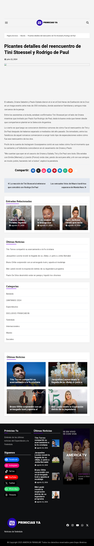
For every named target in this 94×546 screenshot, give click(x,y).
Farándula (10, 320)
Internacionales (13, 326)
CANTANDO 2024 (13, 300)
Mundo (9, 333)
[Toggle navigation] (6, 22)
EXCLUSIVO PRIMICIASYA (17, 313)
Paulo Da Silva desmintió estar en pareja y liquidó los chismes (33, 275)
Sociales (10, 339)
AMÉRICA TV (76, 455)
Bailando (10, 294)
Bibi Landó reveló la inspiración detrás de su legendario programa (35, 269)
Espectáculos (12, 307)
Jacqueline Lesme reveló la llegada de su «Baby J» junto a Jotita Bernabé (38, 256)
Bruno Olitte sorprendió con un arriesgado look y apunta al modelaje (35, 262)
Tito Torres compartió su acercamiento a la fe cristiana (30, 249)
